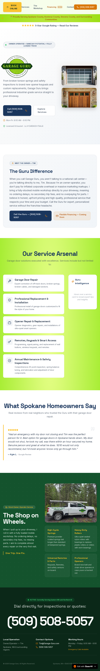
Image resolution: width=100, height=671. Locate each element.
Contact (70, 7)
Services (25, 7)
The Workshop (38, 7)
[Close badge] (95, 666)
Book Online (13, 7)
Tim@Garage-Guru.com (49, 643)
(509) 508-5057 (87, 7)
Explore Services (42, 110)
